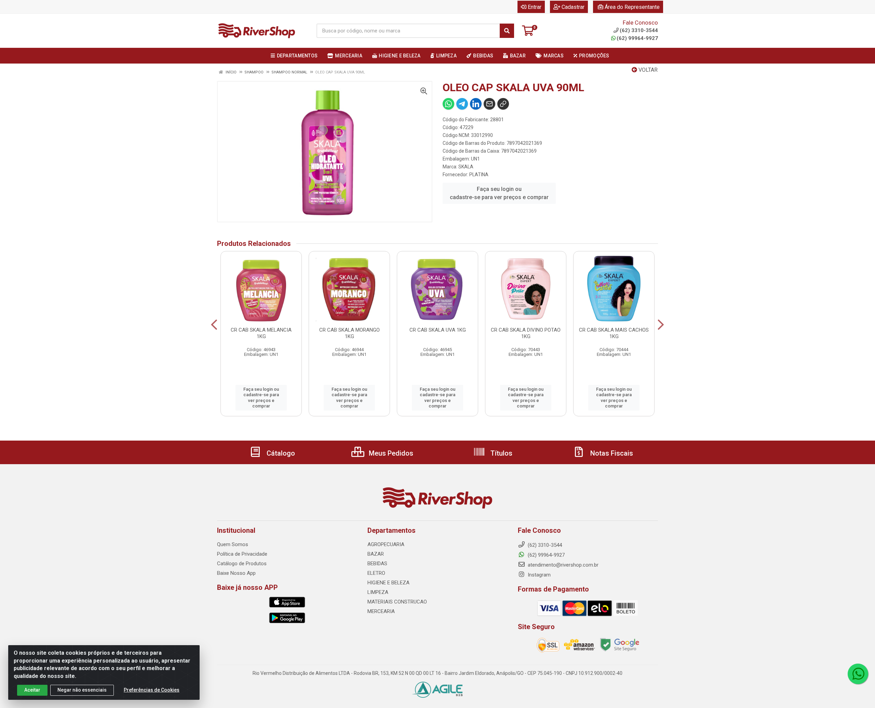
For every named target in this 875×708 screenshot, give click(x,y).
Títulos (500, 453)
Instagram (538, 575)
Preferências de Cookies (151, 690)
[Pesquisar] (507, 31)
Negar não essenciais (82, 690)
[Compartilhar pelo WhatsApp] (448, 104)
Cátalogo (280, 453)
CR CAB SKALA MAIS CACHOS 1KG (614, 333)
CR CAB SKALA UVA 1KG (437, 330)
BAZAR (375, 554)
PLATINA (478, 174)
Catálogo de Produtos (242, 563)
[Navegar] (214, 325)
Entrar (534, 7)
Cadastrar (573, 7)
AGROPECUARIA (385, 544)
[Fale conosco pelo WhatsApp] (858, 674)
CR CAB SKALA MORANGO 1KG (349, 333)
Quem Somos (232, 544)
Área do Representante (632, 7)
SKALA (465, 166)
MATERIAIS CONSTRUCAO (397, 602)
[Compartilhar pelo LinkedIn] (476, 104)
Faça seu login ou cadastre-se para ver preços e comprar (499, 193)
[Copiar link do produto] (503, 104)
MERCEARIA (381, 611)
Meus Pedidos (390, 453)
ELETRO (376, 573)
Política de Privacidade (242, 554)
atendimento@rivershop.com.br (562, 565)
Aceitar (32, 690)
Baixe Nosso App (236, 573)
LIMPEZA (377, 592)
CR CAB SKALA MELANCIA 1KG (261, 333)
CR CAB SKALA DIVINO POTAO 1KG (526, 333)
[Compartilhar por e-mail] (489, 104)
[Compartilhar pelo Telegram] (462, 104)
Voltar (647, 70)
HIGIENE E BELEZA (388, 583)
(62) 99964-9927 (637, 38)
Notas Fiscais (611, 453)
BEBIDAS (377, 563)
